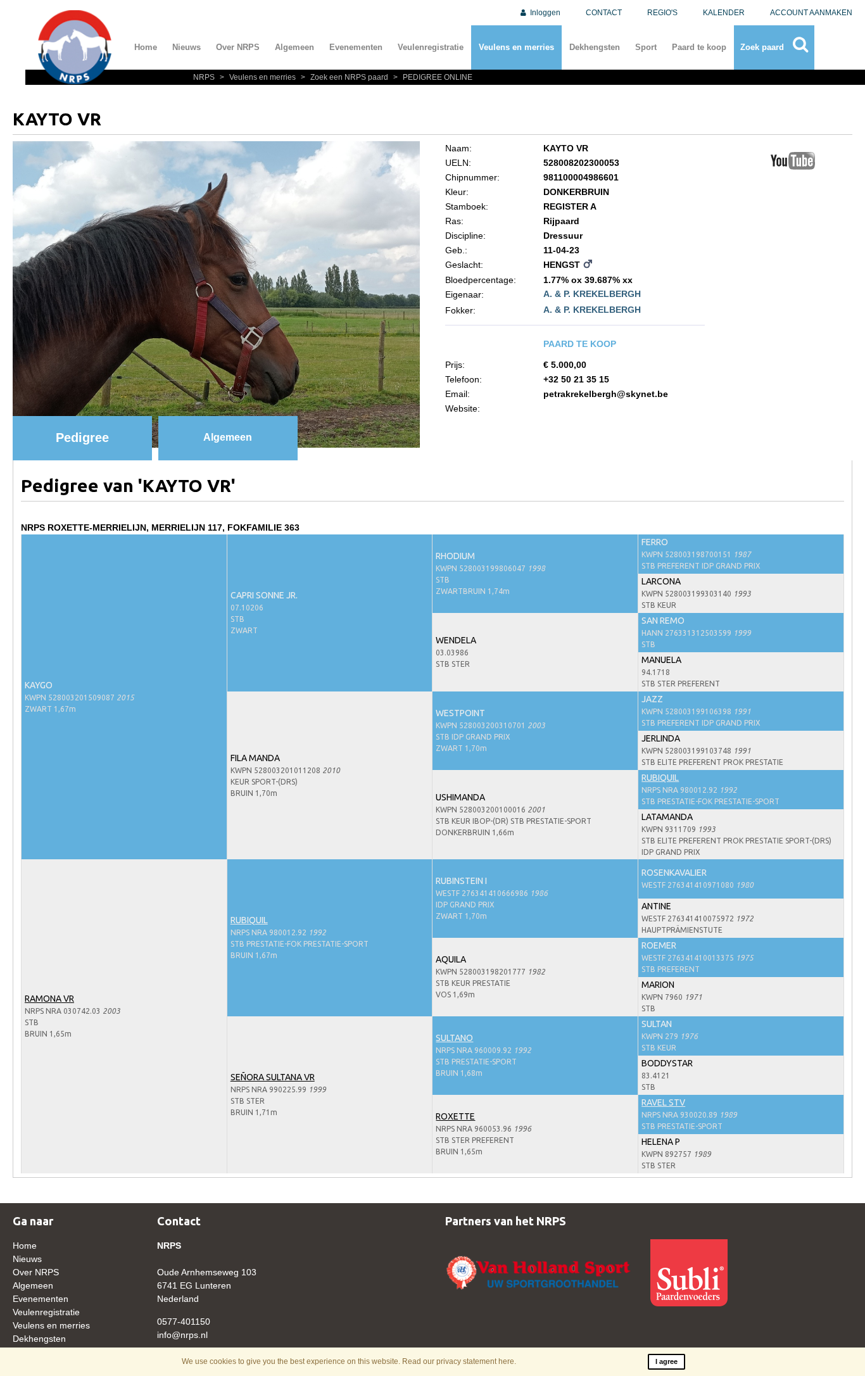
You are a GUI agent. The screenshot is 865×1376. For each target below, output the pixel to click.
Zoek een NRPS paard (345, 77)
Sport (646, 47)
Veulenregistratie (431, 47)
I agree (666, 1361)
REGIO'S (662, 12)
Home (145, 47)
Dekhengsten (594, 47)
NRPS (205, 77)
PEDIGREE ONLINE (432, 77)
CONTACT (604, 12)
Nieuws (186, 47)
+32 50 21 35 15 (576, 379)
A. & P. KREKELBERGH (592, 294)
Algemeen (294, 47)
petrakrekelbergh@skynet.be (605, 394)
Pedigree (82, 438)
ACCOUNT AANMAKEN (811, 12)
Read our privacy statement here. (459, 1361)
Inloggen (544, 12)
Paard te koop (699, 47)
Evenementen (355, 47)
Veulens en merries (516, 47)
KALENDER (724, 12)
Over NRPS (238, 47)
